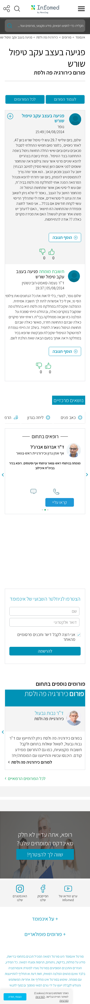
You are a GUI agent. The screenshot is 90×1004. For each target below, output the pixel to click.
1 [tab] (47, 510)
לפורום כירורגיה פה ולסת (31, 762)
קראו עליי (59, 502)
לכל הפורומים (25, 99)
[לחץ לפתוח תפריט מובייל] (81, 8)
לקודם (87, 475)
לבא (2, 475)
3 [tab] (42, 510)
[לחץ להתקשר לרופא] (56, 492)
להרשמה (45, 651)
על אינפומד (43, 918)
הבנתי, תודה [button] (15, 996)
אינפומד (80, 37)
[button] (17, 8)
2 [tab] (45, 510)
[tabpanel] (45, 475)
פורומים (66, 37)
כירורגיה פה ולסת (47, 37)
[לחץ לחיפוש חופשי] (9, 25)
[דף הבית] (45, 8)
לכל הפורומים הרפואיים (27, 778)
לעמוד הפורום (65, 99)
